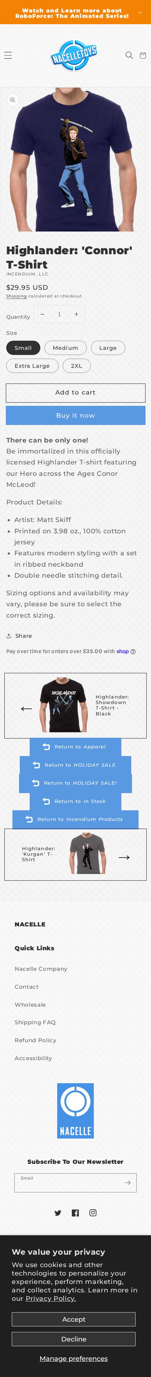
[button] (8, 55)
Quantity (18, 317)
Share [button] (23, 635)
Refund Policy (35, 1040)
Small (23, 347)
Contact (27, 986)
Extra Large (32, 365)
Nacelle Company (41, 968)
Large (108, 347)
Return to (80, 746)
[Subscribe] (127, 1182)
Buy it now (75, 415)
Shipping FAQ (35, 1022)
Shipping (16, 296)
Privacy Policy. (51, 1298)
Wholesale (30, 1004)
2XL (76, 365)
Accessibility (33, 1058)
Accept (73, 1319)
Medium (65, 347)
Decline (73, 1339)
